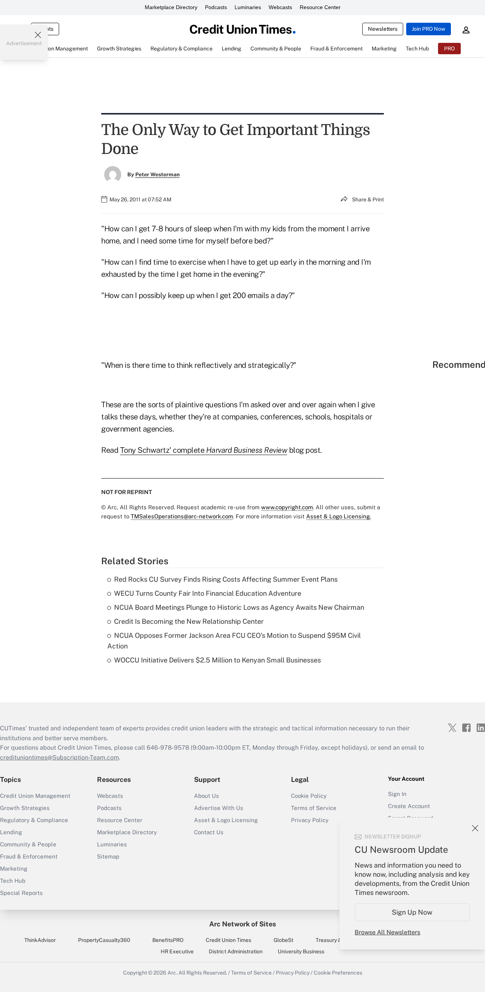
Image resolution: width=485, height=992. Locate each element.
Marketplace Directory (171, 7)
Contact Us (209, 832)
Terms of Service (313, 808)
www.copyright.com (287, 507)
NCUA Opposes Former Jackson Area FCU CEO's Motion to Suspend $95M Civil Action (234, 640)
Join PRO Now (428, 29)
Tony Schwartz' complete (163, 450)
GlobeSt (283, 940)
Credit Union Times (228, 940)
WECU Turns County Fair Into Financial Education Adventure (207, 593)
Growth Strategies (25, 808)
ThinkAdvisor (40, 940)
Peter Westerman (157, 174)
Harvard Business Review (247, 450)
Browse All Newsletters (387, 932)
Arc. (172, 973)
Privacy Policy (293, 973)
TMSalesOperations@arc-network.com (182, 516)
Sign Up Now (412, 912)
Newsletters (382, 29)
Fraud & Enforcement (29, 856)
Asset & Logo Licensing (226, 820)
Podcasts (216, 7)
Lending (11, 832)
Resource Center (320, 7)
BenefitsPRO (167, 940)
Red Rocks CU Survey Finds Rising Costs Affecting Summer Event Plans (226, 579)
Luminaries (248, 7)
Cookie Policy (309, 796)
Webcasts (280, 7)
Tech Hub (12, 880)
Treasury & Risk (334, 940)
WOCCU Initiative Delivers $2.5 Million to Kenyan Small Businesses (217, 660)
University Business (301, 951)
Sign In (397, 794)
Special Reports (21, 893)
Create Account (409, 806)
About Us (206, 796)
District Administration (236, 951)
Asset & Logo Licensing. (338, 516)
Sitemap (108, 856)
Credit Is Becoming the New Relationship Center (189, 621)
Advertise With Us (218, 808)
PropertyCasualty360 (104, 940)
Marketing (13, 868)
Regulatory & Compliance (34, 820)
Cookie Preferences (338, 973)
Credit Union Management (35, 796)
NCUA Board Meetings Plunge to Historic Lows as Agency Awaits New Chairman (239, 607)
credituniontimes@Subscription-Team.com (59, 757)
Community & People (28, 844)
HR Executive (177, 951)
